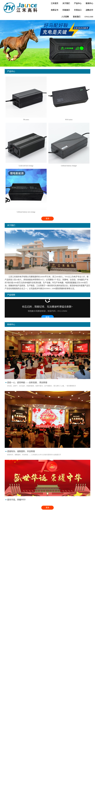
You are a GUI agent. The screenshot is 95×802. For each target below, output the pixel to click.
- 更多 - (47, 218)
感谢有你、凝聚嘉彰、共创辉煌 (21, 451)
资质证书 (54, 10)
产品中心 (78, 3)
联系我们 (76, 17)
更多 (47, 508)
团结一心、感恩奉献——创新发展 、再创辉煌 (27, 382)
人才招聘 (65, 17)
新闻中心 (89, 3)
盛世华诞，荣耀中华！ (17, 500)
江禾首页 (54, 3)
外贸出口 (78, 10)
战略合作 (89, 10)
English (89, 17)
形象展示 (66, 10)
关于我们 (66, 3)
